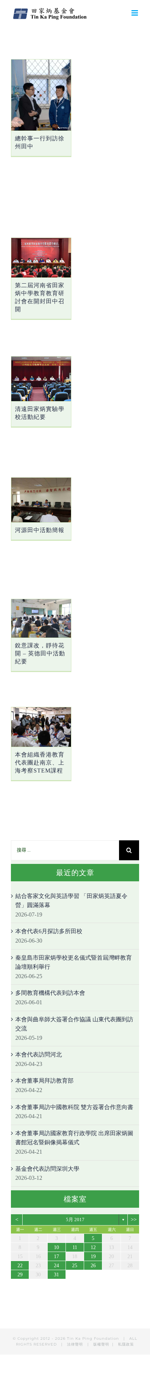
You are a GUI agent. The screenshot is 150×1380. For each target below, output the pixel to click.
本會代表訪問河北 (38, 1054)
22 (20, 1265)
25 (74, 1265)
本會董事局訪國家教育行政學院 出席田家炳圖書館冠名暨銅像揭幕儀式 (74, 1138)
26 (93, 1265)
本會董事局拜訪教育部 (44, 1081)
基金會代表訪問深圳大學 (47, 1169)
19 (93, 1256)
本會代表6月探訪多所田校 (48, 931)
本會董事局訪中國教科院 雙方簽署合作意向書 (74, 1107)
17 (56, 1256)
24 (56, 1265)
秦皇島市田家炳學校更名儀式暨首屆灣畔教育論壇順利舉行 (73, 962)
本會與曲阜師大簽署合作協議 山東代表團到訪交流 (74, 1024)
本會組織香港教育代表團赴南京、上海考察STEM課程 (39, 762)
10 (56, 1247)
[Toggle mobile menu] (135, 13)
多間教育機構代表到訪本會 (50, 993)
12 (93, 1247)
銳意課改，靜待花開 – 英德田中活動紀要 (40, 653)
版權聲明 (101, 1344)
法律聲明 (75, 1344)
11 (74, 1247)
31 (56, 1274)
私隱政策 (126, 1344)
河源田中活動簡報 (39, 530)
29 (20, 1274)
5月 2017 (75, 1219)
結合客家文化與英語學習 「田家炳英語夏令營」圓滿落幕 (71, 901)
